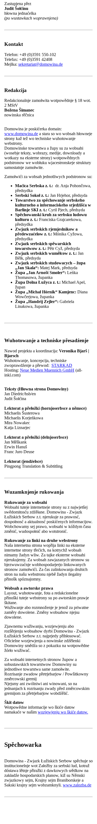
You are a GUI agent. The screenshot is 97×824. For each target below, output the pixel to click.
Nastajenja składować (23, 326)
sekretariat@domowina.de (40, 64)
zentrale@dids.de (33, 572)
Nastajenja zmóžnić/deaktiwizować (33, 320)
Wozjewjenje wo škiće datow (29, 331)
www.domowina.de (21, 133)
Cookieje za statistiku (38, 310)
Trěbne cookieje (34, 305)
